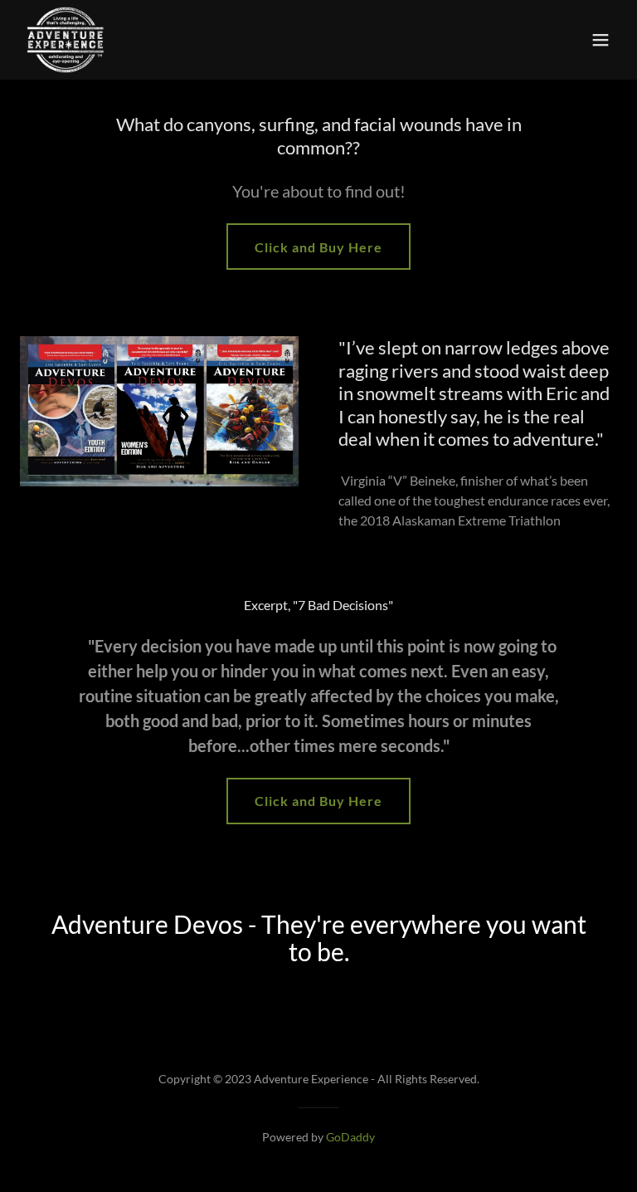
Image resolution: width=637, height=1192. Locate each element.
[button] (600, 39)
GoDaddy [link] (350, 1137)
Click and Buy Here (318, 247)
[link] (66, 40)
